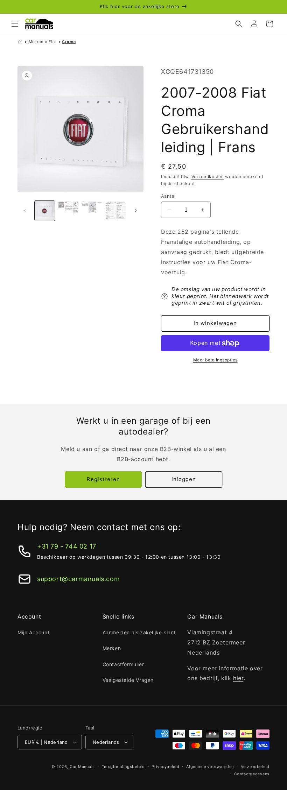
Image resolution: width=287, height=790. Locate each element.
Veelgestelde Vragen (128, 680)
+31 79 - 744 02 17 (66, 546)
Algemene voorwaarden (210, 766)
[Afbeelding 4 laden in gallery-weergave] (116, 211)
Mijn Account (33, 632)
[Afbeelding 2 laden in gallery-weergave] (68, 211)
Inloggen (184, 479)
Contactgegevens (252, 773)
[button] (14, 23)
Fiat (52, 41)
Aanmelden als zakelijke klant (139, 632)
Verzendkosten (207, 176)
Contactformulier (123, 664)
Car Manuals (82, 766)
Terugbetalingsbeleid (123, 766)
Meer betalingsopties (215, 359)
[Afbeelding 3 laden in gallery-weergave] (92, 211)
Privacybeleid (165, 766)
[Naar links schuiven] (25, 210)
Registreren (103, 479)
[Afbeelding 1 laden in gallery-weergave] (45, 211)
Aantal (168, 196)
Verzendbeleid (255, 766)
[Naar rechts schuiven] (136, 210)
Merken (36, 41)
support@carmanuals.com (78, 579)
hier (238, 678)
